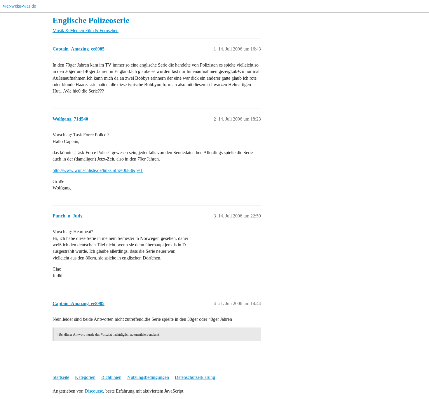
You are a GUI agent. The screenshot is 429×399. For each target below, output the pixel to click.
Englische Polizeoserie (91, 20)
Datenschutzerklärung (195, 377)
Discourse (94, 390)
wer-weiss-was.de (19, 6)
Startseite (61, 377)
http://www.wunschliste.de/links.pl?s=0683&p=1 (98, 170)
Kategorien (85, 377)
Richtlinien (111, 377)
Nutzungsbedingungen (148, 377)
